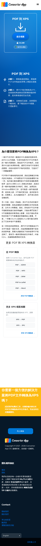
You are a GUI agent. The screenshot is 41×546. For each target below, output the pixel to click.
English (6, 536)
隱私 (3, 473)
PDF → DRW (20, 276)
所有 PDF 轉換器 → (28, 296)
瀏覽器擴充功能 (8, 525)
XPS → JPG (20, 325)
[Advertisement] (20, 363)
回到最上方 (31, 542)
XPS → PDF (20, 319)
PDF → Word (20, 288)
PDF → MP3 (20, 271)
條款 (3, 470)
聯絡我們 (5, 511)
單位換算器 (6, 520)
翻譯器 (4, 523)
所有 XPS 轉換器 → (28, 333)
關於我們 (5, 514)
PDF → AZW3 (20, 265)
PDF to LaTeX (20, 282)
